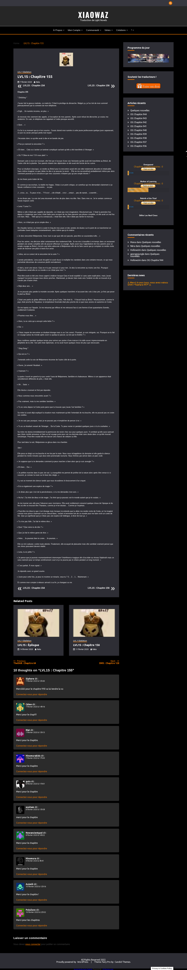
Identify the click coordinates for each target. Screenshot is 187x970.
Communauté (92, 30)
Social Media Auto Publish (83, 969)
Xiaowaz (93, 14)
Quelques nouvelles (139, 110)
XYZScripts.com (108, 969)
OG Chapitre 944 (138, 114)
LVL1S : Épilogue (28, 645)
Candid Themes (122, 962)
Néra (132, 246)
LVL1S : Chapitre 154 (34, 85)
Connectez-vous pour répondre (31, 694)
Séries (108, 30)
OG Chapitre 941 (138, 126)
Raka (38, 82)
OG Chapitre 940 (138, 130)
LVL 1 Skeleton (24, 72)
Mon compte (74, 30)
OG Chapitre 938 (138, 138)
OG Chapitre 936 (138, 146)
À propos (57, 30)
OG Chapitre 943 (138, 118)
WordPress (82, 962)
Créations (121, 30)
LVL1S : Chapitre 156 (99, 85)
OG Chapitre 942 (138, 122)
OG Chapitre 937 (138, 142)
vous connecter (33, 944)
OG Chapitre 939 (138, 134)
